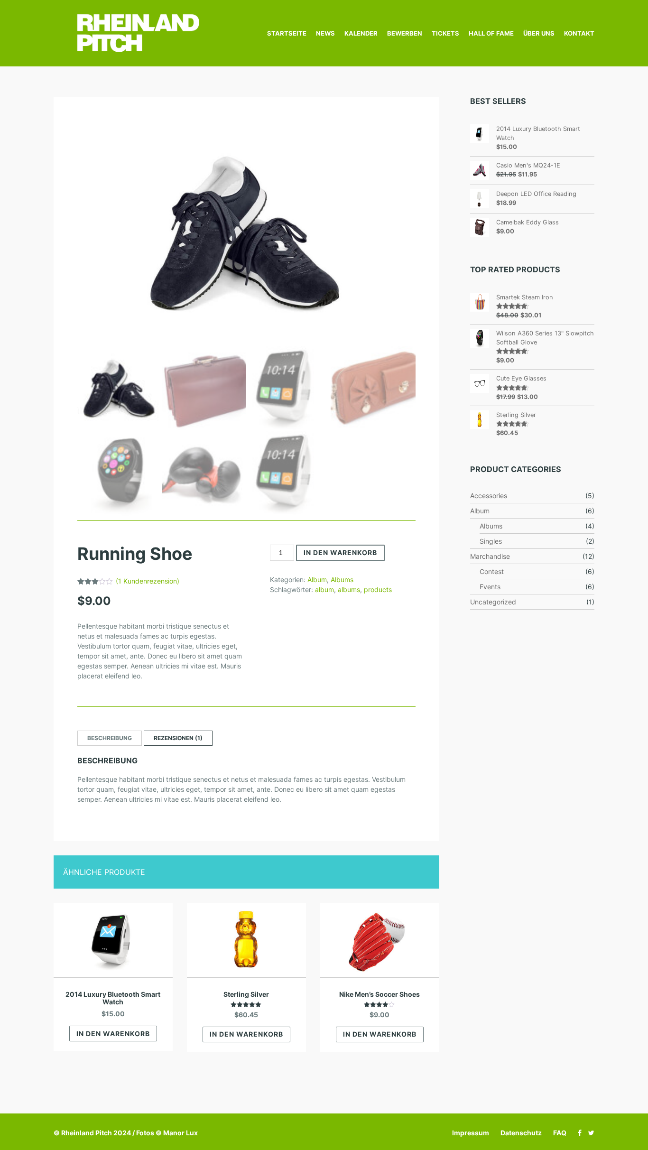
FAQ (559, 1133)
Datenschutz (521, 1133)
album (324, 589)
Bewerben (404, 33)
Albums (342, 579)
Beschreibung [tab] (109, 738)
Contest (492, 571)
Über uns (539, 33)
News (325, 33)
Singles (491, 541)
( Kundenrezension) (147, 581)
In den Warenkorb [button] (113, 1033)
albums (349, 589)
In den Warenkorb (340, 552)
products (378, 589)
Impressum (470, 1133)
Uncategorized (493, 602)
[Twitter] (588, 1132)
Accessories (488, 496)
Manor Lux (180, 1133)
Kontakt (579, 33)
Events (490, 587)
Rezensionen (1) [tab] (178, 738)
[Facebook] (577, 1132)
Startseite (286, 33)
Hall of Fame (491, 33)
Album (317, 579)
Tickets (445, 33)
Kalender (361, 33)
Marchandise (490, 556)
